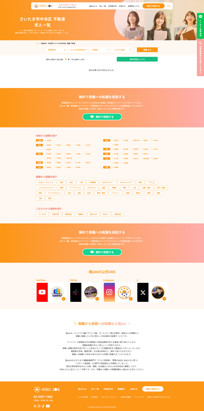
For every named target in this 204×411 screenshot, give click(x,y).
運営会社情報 (126, 397)
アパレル (151, 182)
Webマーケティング (46, 182)
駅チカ (105, 214)
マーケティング (75, 187)
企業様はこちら (133, 6)
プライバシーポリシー (109, 397)
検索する (147, 49)
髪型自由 (118, 214)
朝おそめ (93, 214)
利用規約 (94, 397)
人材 (134, 187)
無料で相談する (152, 388)
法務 (79, 193)
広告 (69, 193)
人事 (81, 182)
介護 (40, 198)
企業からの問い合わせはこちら (158, 397)
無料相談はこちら (137, 59)
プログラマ (91, 187)
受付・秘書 (161, 187)
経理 (127, 193)
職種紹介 (121, 388)
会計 (71, 182)
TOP (37, 43)
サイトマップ (139, 397)
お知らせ (122, 6)
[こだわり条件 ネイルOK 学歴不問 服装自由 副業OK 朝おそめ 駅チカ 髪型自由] (122, 49)
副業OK (81, 214)
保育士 (138, 193)
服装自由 (68, 214)
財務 (140, 182)
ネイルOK (42, 214)
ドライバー (115, 193)
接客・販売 (101, 193)
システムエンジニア (45, 187)
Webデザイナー (108, 182)
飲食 (49, 198)
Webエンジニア (126, 182)
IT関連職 (92, 182)
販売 (61, 182)
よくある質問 (83, 397)
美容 (158, 193)
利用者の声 (112, 6)
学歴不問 (55, 214)
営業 (40, 193)
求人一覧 (102, 6)
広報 (88, 193)
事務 (124, 187)
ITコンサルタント (54, 193)
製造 (103, 187)
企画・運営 (146, 187)
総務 (148, 193)
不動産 (114, 187)
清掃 (61, 187)
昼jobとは (93, 6)
